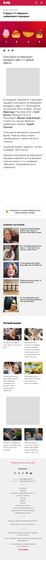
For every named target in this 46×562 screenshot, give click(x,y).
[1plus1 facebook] (27, 473)
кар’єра (23, 498)
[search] (36, 2)
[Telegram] (8, 51)
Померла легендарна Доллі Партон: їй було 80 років (12, 345)
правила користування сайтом (23, 510)
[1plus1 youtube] (31, 473)
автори (23, 503)
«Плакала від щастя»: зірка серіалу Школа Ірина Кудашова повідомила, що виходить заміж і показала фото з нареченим (10, 383)
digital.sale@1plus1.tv (23, 540)
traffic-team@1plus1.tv (23, 546)
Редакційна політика (23, 513)
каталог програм (23, 495)
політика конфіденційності (23, 508)
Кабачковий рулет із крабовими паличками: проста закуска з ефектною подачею (32, 379)
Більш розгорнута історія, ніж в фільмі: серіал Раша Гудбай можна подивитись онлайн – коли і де (31, 447)
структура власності (23, 505)
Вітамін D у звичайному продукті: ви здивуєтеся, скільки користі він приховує (12, 446)
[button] (42, 3)
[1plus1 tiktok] (23, 473)
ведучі (23, 500)
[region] (23, 82)
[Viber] (12, 51)
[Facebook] (4, 51)
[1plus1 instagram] (15, 473)
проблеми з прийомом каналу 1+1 (23, 493)
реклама (23, 490)
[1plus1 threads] (19, 473)
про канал (23, 488)
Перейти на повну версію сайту (23, 463)
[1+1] (6, 2)
